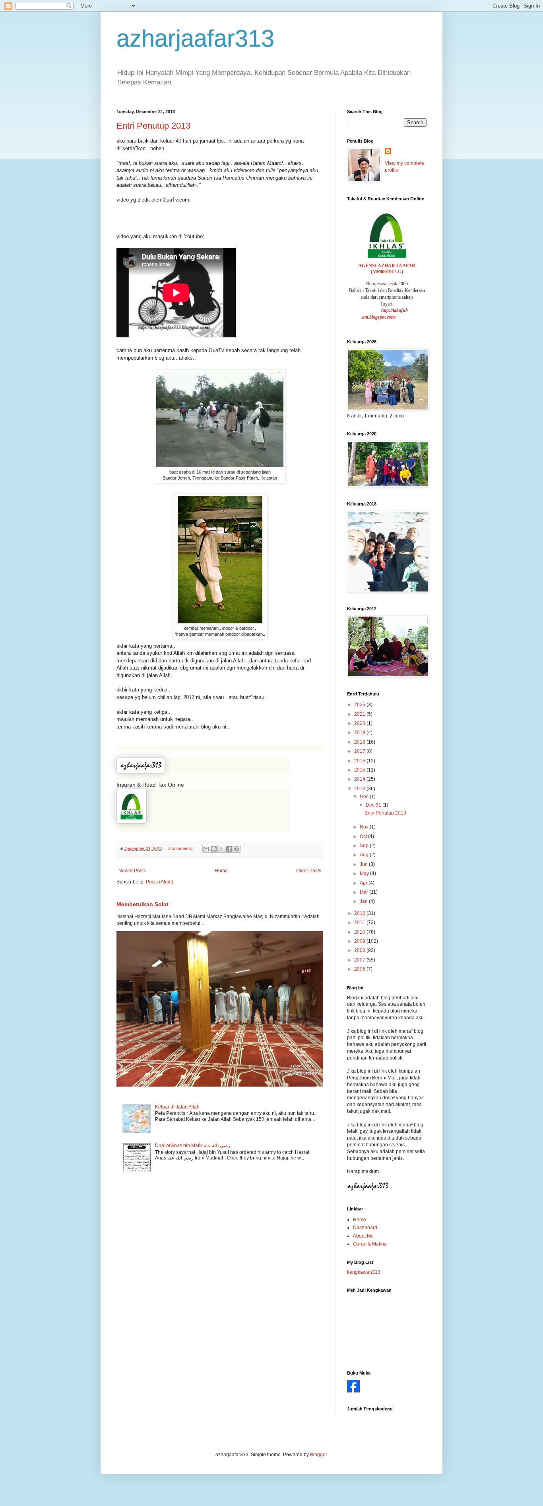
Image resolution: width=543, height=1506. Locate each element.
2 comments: (181, 848)
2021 (360, 714)
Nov (365, 827)
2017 (360, 751)
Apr (364, 883)
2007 (360, 960)
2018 (360, 742)
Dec (365, 796)
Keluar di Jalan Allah (177, 1107)
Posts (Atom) (159, 882)
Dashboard (365, 1227)
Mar (364, 892)
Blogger (318, 1454)
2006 (360, 969)
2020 (360, 723)
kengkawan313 (363, 1272)
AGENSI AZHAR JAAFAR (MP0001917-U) (386, 268)
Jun (364, 864)
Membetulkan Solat (142, 904)
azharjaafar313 (195, 38)
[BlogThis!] (214, 849)
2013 (360, 788)
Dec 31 (374, 805)
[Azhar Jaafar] (353, 1391)
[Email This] (206, 849)
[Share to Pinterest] (236, 849)
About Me (363, 1236)
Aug (365, 855)
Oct (364, 836)
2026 (360, 704)
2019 (360, 732)
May (365, 873)
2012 (360, 913)
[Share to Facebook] (229, 849)
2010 (360, 932)
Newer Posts (132, 870)
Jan (364, 901)
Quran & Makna (370, 1244)
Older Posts (308, 870)
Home (221, 870)
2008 (360, 950)
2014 (360, 779)
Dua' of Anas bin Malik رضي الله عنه (192, 1145)
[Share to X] (221, 849)
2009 (360, 941)
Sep (365, 845)
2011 (360, 922)
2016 (360, 761)
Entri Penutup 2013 (153, 126)
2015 (360, 770)
